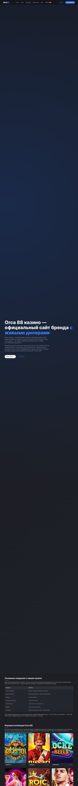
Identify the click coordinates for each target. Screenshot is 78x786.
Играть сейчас (10, 356)
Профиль (61, 2)
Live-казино (28, 2)
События (48, 2)
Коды (17, 2)
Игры (42, 2)
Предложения (36, 2)
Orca (6, 2)
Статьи (22, 2)
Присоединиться (70, 2)
